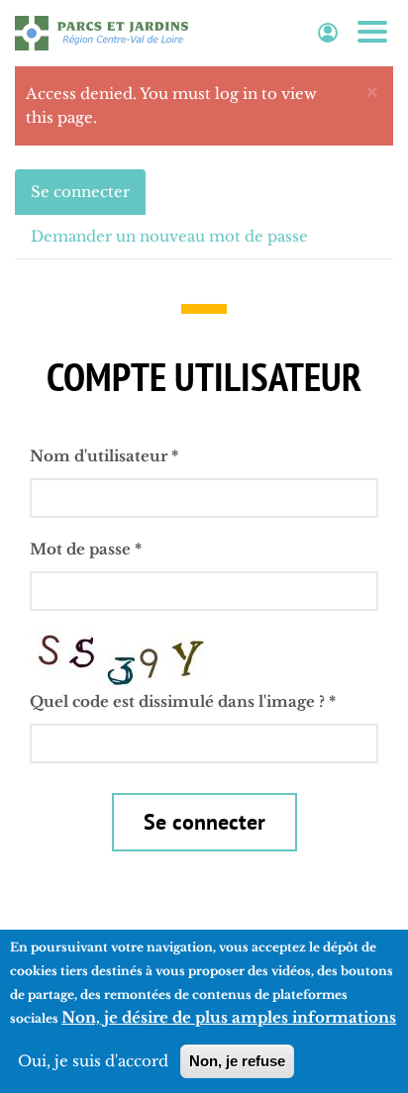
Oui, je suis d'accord (93, 1060)
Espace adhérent (328, 33)
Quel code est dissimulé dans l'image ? (183, 701)
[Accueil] (101, 33)
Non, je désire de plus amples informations (228, 1017)
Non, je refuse (237, 1060)
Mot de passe (86, 549)
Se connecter (88, 198)
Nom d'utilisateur (104, 456)
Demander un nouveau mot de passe (169, 236)
